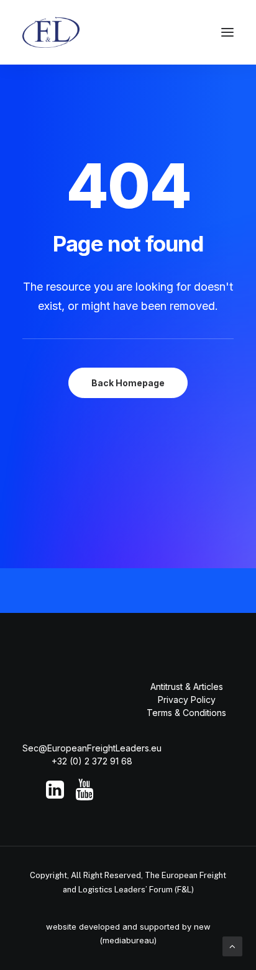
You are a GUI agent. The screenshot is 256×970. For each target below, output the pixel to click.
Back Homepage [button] (128, 383)
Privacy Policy (187, 699)
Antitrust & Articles (186, 686)
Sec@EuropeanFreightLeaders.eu (92, 748)
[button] (227, 32)
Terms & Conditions (186, 712)
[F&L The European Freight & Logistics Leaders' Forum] (51, 32)
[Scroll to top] (232, 945)
